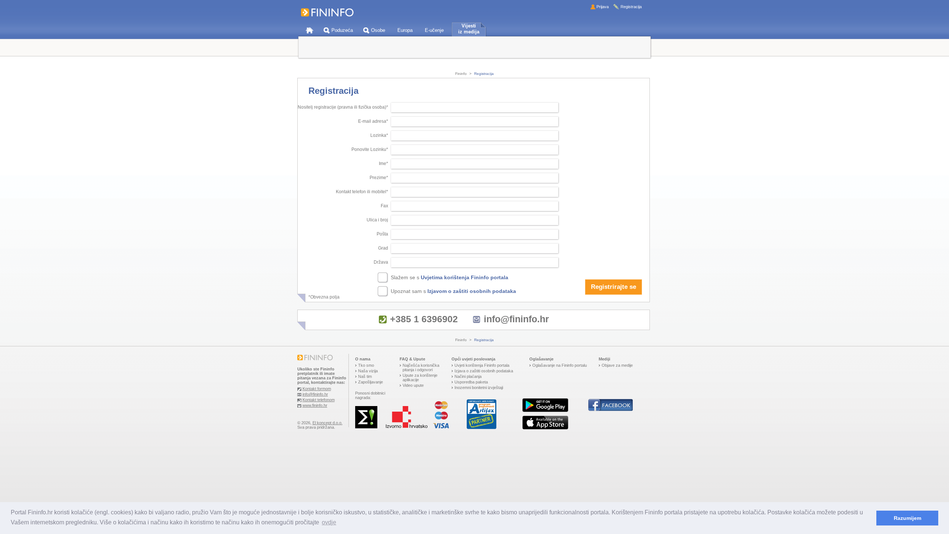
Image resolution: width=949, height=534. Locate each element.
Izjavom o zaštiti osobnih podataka (471, 291)
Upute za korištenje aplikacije (420, 377)
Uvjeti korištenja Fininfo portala (481, 365)
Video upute (413, 385)
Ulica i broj (377, 219)
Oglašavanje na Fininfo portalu (559, 365)
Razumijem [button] (907, 518)
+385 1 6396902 (424, 319)
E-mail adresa (372, 121)
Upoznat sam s (453, 291)
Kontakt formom (316, 388)
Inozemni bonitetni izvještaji (478, 387)
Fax (384, 205)
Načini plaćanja (468, 376)
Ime (382, 163)
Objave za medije (617, 365)
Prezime (378, 177)
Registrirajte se (613, 286)
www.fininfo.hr (314, 405)
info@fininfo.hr (516, 319)
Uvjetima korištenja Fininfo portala (464, 277)
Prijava (602, 6)
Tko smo (366, 365)
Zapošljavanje (370, 382)
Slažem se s (449, 277)
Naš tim (365, 376)
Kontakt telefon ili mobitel (361, 191)
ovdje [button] (329, 522)
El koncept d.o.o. (328, 423)
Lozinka (378, 135)
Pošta (382, 234)
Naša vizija (368, 371)
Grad (383, 248)
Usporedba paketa (471, 382)
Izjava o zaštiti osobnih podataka (483, 371)
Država (381, 262)
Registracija (631, 6)
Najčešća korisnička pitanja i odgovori (421, 367)
